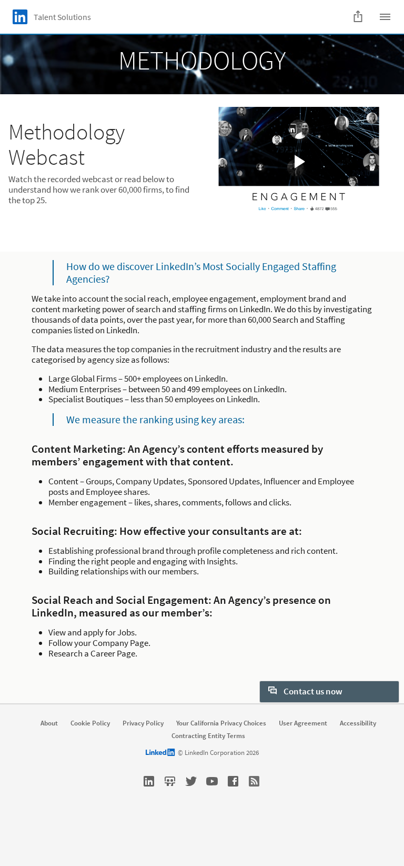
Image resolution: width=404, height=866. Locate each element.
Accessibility (358, 723)
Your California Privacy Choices (221, 723)
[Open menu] (385, 16)
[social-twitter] (190, 781)
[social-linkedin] (148, 781)
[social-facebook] (233, 781)
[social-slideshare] (169, 781)
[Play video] (299, 161)
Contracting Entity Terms (208, 736)
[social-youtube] (212, 781)
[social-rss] (254, 781)
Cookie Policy (90, 723)
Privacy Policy (143, 723)
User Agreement (303, 723)
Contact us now (312, 691)
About (49, 723)
